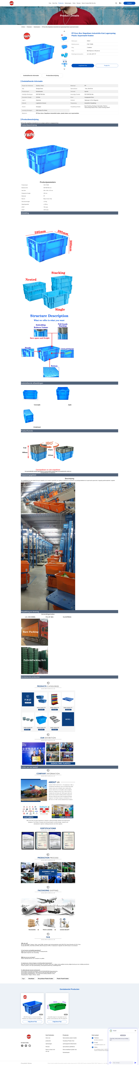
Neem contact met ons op (50, 1050)
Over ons (48, 1038)
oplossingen (68, 3)
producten (61, 3)
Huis (50, 3)
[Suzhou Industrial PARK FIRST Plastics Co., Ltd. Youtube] (26, 1046)
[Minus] (135, 1031)
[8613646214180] (29, 1046)
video (74, 3)
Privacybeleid (24, 1063)
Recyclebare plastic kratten (45, 978)
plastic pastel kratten (63, 978)
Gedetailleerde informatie (31, 75)
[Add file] (110, 1062)
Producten (29, 26)
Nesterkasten (37, 26)
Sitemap (30, 1063)
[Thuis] (29, 1038)
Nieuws (48, 1046)
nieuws (79, 3)
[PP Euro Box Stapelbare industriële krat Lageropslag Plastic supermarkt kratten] (40, 49)
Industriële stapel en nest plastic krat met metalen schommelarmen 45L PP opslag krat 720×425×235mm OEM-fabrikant (57, 1017)
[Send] (135, 1062)
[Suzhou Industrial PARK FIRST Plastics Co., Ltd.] (12, 3)
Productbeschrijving (52, 75)
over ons (54, 3)
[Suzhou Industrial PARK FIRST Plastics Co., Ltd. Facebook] (22, 1046)
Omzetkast (31, 978)
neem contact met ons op (88, 3)
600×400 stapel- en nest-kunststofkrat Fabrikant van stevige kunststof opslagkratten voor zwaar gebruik (32, 1017)
